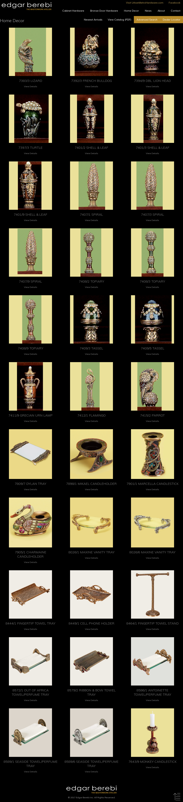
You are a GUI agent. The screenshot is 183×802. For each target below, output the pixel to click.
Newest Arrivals (93, 19)
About (161, 10)
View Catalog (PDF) (119, 19)
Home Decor (131, 10)
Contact (175, 10)
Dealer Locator (171, 19)
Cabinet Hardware (73, 10)
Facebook (174, 2)
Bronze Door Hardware (104, 10)
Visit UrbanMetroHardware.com (144, 2)
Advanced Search (147, 19)
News (148, 10)
